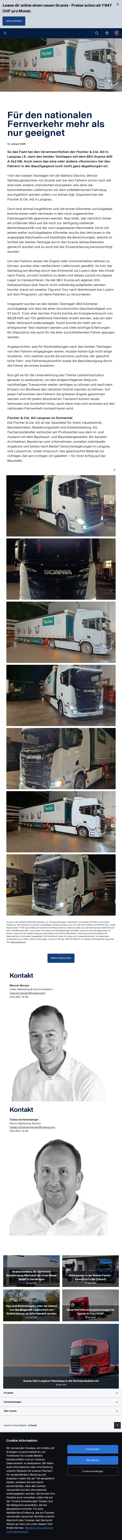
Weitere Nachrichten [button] (61, 958)
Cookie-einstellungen (92, 1471)
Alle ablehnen (92, 1460)
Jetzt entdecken (14, 21)
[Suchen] (97, 33)
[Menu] (5, 33)
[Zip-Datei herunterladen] (114, 469)
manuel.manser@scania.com (27, 993)
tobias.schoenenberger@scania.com (32, 1127)
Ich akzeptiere (93, 1449)
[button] (61, 1393)
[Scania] (117, 33)
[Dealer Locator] (107, 33)
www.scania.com (18, 942)
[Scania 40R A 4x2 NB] (61, 506)
